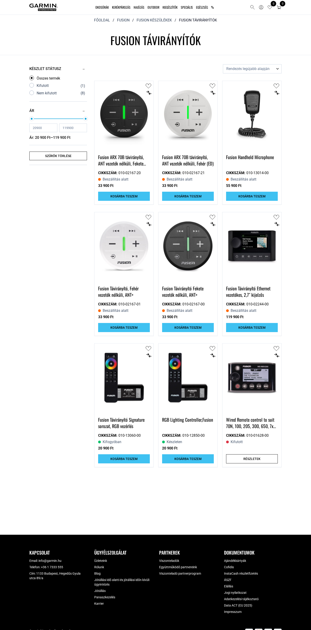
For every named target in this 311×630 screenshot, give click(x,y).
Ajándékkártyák (235, 561)
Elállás (228, 586)
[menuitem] (102, 7)
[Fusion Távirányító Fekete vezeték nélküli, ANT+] (187, 246)
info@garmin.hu (49, 561)
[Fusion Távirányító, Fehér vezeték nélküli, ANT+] (123, 246)
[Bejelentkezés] (261, 7)
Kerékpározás (121, 7)
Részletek (251, 459)
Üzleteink (100, 561)
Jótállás (100, 591)
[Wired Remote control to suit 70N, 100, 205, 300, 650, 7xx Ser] (251, 378)
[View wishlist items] (270, 7)
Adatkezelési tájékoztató (241, 599)
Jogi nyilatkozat (235, 592)
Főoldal (102, 20)
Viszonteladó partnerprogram (180, 573)
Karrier (99, 603)
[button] (279, 7)
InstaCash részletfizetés (241, 573)
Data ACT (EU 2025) (238, 605)
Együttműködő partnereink (178, 567)
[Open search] (252, 7)
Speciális (187, 7)
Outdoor (153, 7)
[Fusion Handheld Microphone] (251, 115)
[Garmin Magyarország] (43, 7)
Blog (97, 573)
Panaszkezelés (104, 597)
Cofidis (229, 567)
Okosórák (102, 7)
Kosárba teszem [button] (124, 196)
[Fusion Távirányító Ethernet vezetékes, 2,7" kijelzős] (251, 246)
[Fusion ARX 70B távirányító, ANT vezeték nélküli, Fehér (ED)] (187, 115)
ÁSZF (228, 580)
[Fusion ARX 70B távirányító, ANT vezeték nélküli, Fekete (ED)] (123, 115)
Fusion (123, 20)
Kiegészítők (170, 7)
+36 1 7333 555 (52, 567)
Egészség (202, 7)
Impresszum (233, 612)
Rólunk (99, 567)
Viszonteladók (169, 561)
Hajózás (139, 7)
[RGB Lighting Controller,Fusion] (187, 378)
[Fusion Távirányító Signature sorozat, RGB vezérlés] (123, 378)
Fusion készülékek (154, 20)
